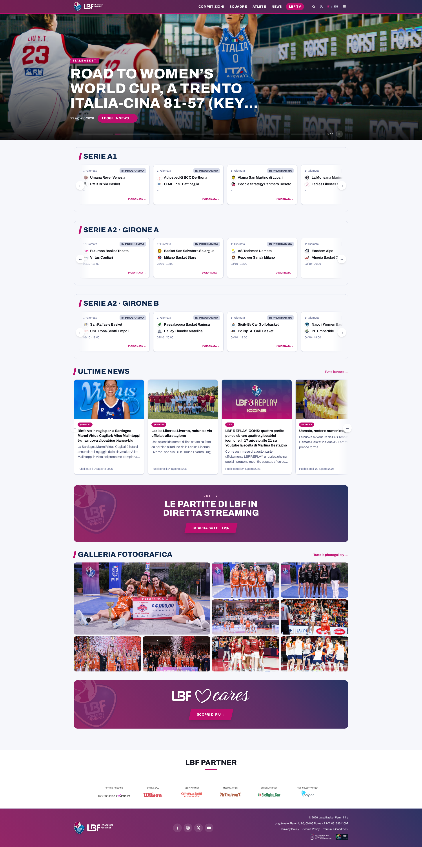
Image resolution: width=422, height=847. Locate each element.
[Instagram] (188, 827)
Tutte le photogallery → (330, 555)
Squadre (238, 6)
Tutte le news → (336, 372)
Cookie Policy (311, 829)
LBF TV (295, 6)
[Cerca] (313, 6)
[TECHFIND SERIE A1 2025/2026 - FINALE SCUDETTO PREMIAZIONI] (107, 653)
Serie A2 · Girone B (121, 303)
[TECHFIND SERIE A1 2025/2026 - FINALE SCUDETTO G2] (245, 653)
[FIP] (321, 837)
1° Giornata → (137, 199)
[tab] (96, 134)
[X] (198, 827)
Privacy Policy (290, 829)
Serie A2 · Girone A (121, 230)
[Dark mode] (321, 7)
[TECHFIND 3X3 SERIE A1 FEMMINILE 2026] (142, 598)
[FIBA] (342, 837)
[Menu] (344, 7)
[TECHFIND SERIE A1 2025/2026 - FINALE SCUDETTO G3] (245, 617)
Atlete (259, 6)
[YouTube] (209, 827)
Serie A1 (100, 156)
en (336, 6)
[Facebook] (177, 827)
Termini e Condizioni (335, 829)
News (277, 6)
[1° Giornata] (114, 185)
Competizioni (211, 6)
